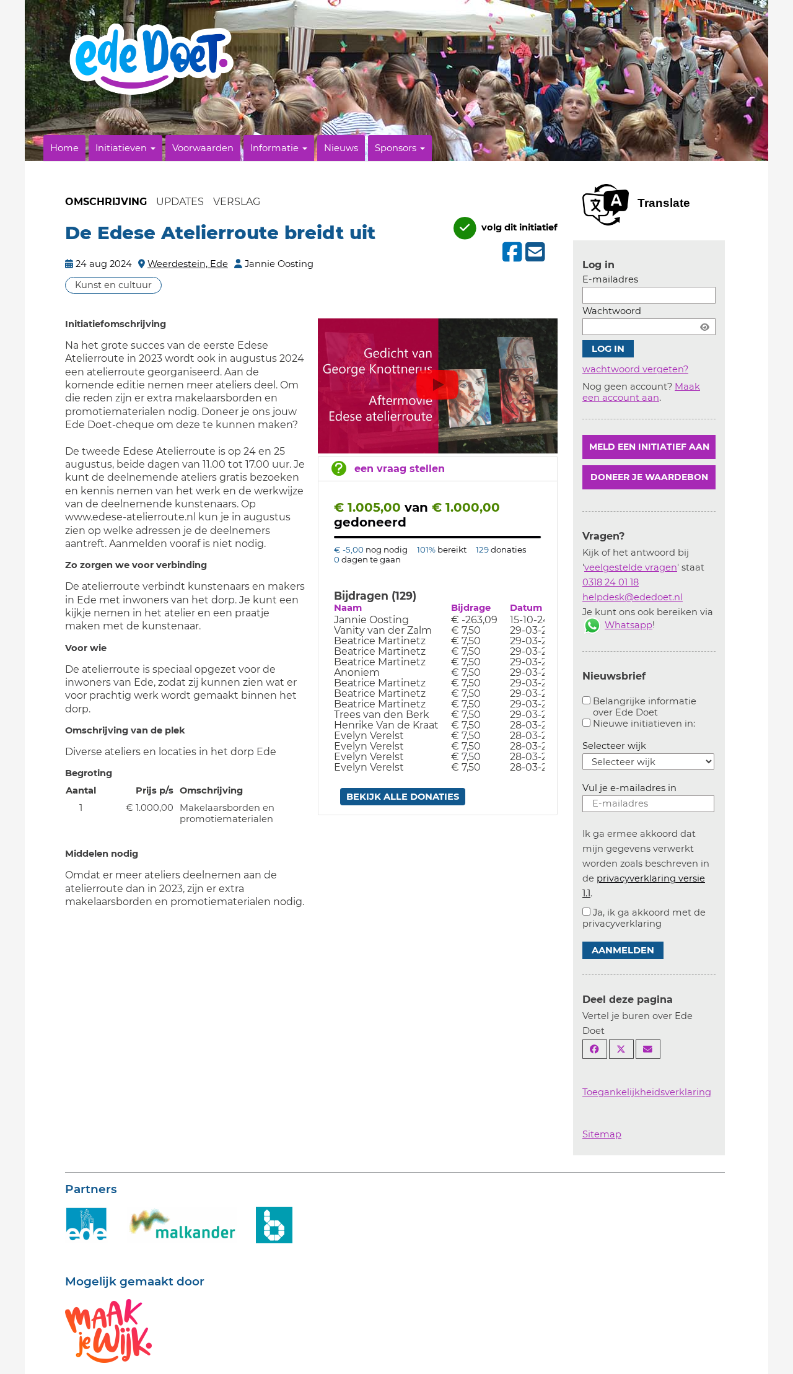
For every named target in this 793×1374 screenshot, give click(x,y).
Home (64, 148)
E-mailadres (610, 279)
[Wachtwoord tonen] (704, 326)
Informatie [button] (275, 148)
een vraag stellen (399, 469)
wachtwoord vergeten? (635, 369)
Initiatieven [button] (122, 148)
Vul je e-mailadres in (629, 788)
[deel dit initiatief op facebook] (510, 252)
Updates (180, 202)
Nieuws (341, 148)
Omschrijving (106, 202)
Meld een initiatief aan (649, 447)
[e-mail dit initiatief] (533, 253)
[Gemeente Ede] (86, 1224)
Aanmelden (623, 950)
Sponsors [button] (397, 148)
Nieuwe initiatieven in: (644, 723)
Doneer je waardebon (649, 477)
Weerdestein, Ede (187, 263)
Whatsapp (628, 625)
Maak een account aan (641, 392)
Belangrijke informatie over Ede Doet (644, 707)
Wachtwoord (611, 311)
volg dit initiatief (518, 227)
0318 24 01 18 (610, 582)
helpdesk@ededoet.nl (632, 597)
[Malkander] (182, 1224)
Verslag (236, 202)
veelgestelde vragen (630, 567)
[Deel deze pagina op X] (621, 1049)
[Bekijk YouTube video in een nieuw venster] (438, 387)
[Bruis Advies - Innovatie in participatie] (274, 1224)
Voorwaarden (203, 148)
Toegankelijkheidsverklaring (646, 1092)
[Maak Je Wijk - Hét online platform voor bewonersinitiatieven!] (108, 1330)
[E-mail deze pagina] (648, 1049)
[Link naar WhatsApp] (592, 625)
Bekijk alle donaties (402, 796)
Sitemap (601, 1134)
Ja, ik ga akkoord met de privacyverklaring (644, 918)
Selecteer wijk (614, 745)
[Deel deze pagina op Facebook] (594, 1049)
